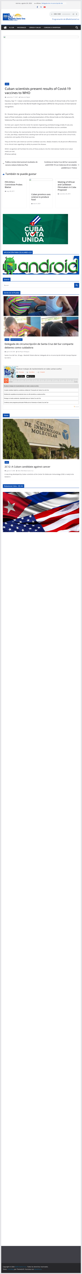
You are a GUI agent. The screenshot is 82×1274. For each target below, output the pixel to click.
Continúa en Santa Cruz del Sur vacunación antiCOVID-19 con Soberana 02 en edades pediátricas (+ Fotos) (60, 165)
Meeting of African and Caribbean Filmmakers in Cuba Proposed (67, 186)
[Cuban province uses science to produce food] (41, 180)
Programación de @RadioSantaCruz (65, 19)
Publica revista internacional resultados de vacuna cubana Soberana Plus (21, 163)
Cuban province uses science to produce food (41, 197)
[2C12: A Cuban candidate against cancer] (41, 439)
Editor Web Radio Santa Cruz (25, 471)
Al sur (11, 27)
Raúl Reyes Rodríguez (23, 351)
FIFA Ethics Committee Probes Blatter (13, 185)
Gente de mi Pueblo (16, 339)
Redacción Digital (25, 97)
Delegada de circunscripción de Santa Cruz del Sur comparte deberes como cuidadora (39, 345)
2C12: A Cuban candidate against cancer (27, 466)
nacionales (21, 27)
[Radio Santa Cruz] (5, 27)
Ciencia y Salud (35, 27)
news (7, 84)
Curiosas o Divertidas (52, 27)
